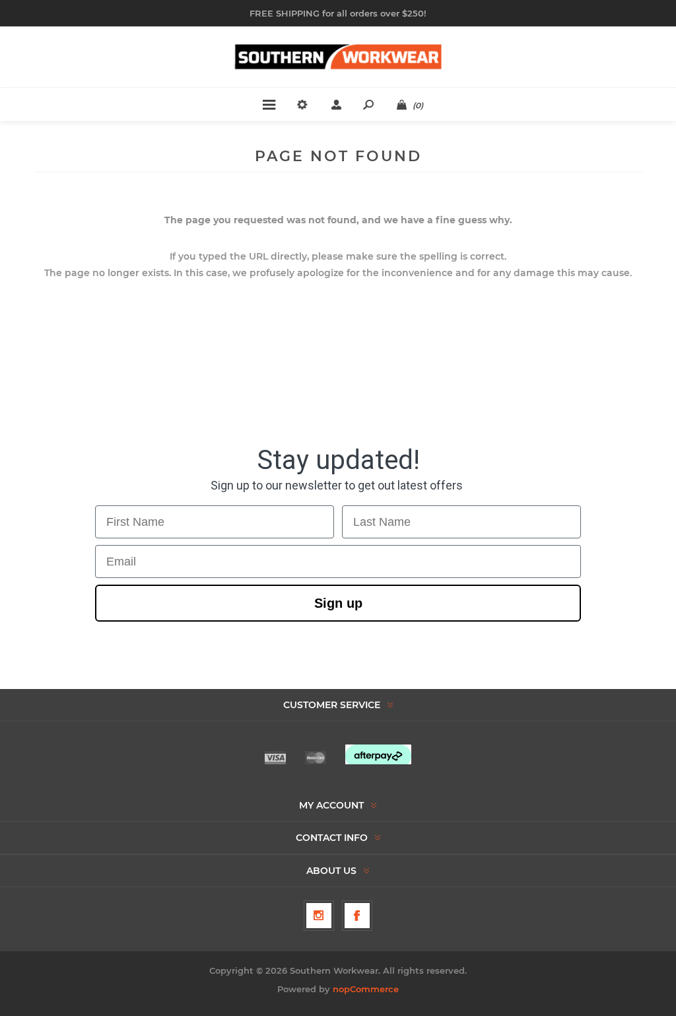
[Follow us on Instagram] (318, 915)
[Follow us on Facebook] (357, 915)
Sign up (338, 603)
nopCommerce (366, 989)
